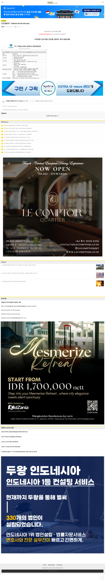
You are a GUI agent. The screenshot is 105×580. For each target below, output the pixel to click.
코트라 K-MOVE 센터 (7, 428)
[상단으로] (102, 577)
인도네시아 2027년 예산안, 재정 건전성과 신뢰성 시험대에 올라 (16, 128)
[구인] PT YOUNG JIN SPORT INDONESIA (10, 446)
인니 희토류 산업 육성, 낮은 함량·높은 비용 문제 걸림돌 (13, 281)
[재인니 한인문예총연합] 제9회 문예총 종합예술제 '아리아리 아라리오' (18, 306)
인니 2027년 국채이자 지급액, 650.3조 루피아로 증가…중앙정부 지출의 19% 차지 (19, 273)
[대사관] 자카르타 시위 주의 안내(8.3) (10, 314)
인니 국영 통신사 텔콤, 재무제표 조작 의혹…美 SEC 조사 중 (16, 137)
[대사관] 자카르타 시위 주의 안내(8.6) (10, 310)
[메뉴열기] (2, 2)
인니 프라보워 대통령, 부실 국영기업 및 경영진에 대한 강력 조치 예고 (18, 140)
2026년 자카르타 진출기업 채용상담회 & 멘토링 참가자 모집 (14, 431)
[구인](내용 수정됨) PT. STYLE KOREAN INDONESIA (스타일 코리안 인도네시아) (19, 451)
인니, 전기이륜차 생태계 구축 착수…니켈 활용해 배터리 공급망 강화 (17, 149)
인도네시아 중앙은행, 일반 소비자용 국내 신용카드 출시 (15, 125)
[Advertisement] (52, 291)
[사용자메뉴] (102, 2)
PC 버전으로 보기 (52, 571)
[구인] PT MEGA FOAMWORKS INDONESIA (11, 436)
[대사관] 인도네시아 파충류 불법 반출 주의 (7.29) (13, 318)
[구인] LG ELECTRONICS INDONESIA (9, 441)
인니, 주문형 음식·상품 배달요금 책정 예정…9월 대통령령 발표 (16, 146)
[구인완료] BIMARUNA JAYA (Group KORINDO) (15, 109)
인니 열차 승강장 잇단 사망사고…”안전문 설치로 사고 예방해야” (17, 134)
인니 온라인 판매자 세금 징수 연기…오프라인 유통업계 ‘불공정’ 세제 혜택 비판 (20, 131)
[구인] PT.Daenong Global (9, 106)
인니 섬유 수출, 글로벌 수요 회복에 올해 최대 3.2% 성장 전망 (16, 152)
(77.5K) (17, 101)
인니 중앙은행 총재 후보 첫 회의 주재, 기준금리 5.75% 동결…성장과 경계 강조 (18, 265)
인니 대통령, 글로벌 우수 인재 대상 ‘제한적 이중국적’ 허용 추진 (16, 143)
